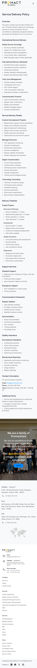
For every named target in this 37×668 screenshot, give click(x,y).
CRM (3, 629)
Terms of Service (7, 643)
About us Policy (6, 654)
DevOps (4, 610)
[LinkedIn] (11, 664)
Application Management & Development (14, 605)
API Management (7, 619)
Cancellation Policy (7, 648)
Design (4, 635)
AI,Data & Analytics (7, 624)
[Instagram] (23, 664)
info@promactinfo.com (14, 383)
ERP (3, 627)
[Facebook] (15, 664)
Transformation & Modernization (11, 602)
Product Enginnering (8, 594)
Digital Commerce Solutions (10, 597)
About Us (5, 580)
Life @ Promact (6, 586)
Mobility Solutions (7, 621)
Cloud (4, 632)
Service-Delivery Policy (9, 651)
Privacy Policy (6, 646)
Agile (3, 607)
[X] (19, 664)
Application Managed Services (11, 599)
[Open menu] (33, 3)
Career (4, 583)
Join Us (18, 465)
